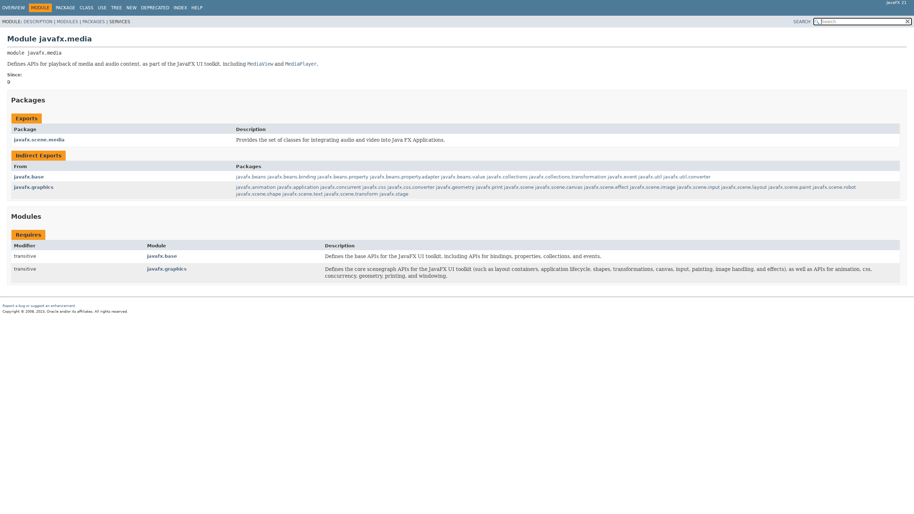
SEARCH (801, 21)
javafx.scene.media (39, 139)
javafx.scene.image (653, 187)
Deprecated (155, 7)
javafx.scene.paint (789, 187)
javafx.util (650, 177)
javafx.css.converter (411, 187)
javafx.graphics (34, 187)
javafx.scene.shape (258, 194)
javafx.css (374, 187)
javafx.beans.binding (291, 177)
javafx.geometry (455, 187)
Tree (116, 7)
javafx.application (298, 187)
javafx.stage (394, 194)
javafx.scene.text (302, 194)
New (131, 7)
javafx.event (622, 177)
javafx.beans (251, 177)
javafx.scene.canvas (559, 187)
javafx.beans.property (342, 177)
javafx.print (489, 187)
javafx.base (29, 177)
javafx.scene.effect (606, 187)
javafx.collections (507, 177)
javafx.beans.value (463, 177)
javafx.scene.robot (834, 187)
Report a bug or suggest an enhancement (38, 306)
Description (38, 21)
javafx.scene (519, 187)
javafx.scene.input (698, 187)
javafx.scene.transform (351, 194)
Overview (13, 7)
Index (180, 7)
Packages (93, 21)
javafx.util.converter (686, 177)
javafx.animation (256, 187)
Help (196, 7)
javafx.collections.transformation (567, 177)
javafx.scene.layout (744, 187)
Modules (67, 21)
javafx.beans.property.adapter (405, 177)
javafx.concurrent (340, 187)
